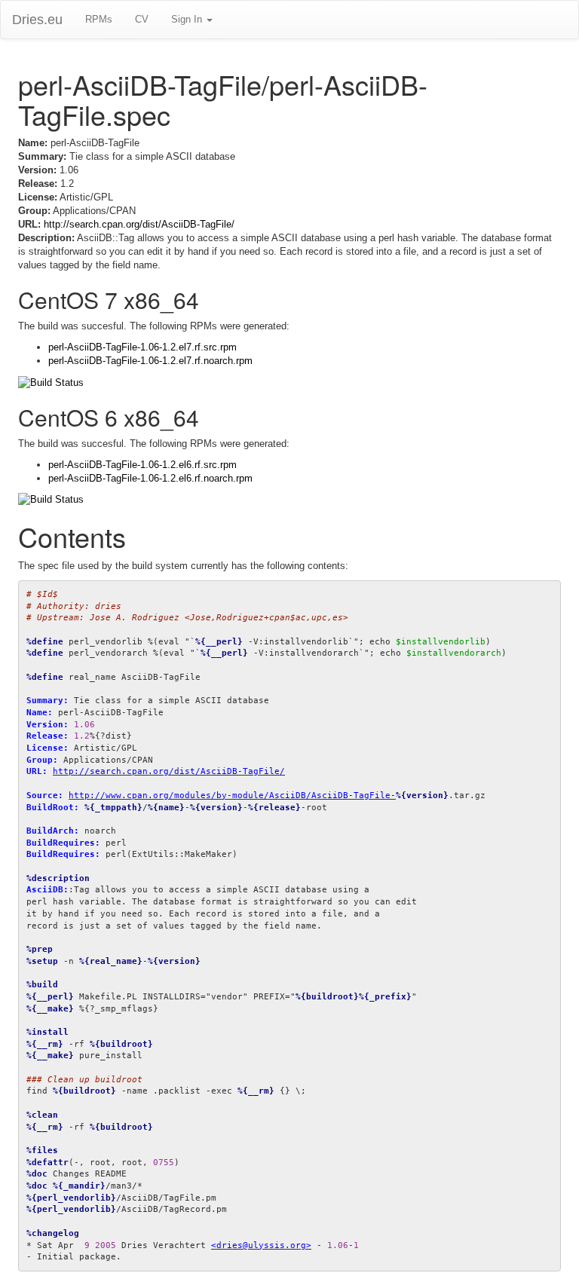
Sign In (188, 19)
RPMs (98, 19)
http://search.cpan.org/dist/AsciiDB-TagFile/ (139, 224)
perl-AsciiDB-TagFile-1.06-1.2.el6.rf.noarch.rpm (150, 478)
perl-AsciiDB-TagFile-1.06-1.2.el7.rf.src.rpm (142, 347)
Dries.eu (37, 19)
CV (142, 19)
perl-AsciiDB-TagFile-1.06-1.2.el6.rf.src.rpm (142, 464)
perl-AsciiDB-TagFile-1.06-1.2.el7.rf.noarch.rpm (150, 360)
